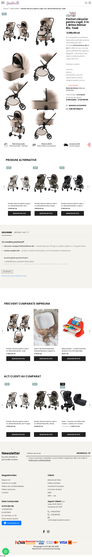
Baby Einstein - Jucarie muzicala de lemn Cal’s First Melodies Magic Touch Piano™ (74, 350)
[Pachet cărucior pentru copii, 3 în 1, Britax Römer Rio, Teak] (18, 327)
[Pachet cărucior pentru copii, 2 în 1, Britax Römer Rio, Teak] (16, 31)
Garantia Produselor (56, 486)
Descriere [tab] (7, 232)
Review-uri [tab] (21, 232)
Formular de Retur (55, 489)
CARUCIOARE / (15, 9)
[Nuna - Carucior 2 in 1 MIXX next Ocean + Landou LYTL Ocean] (73, 400)
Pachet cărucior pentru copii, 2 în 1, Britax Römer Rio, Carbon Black (72, 204)
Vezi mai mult (7, 271)
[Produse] (3, 3)
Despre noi (6, 480)
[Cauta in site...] (86, 3)
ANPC (50, 492)
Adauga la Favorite (77, 105)
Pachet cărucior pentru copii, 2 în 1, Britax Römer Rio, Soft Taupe (19, 204)
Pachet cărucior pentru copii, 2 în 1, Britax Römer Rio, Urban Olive (46, 204)
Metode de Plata (54, 480)
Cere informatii (76, 109)
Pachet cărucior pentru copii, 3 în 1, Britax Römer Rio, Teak (17, 350)
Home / (6, 9)
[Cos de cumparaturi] (90, 3)
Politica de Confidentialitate (40, 460)
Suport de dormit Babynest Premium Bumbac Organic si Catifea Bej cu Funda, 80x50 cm (45, 350)
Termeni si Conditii (9, 483)
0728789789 (55, 515)
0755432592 (55, 511)
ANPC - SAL (52, 496)
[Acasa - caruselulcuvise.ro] (15, 3)
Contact (5, 492)
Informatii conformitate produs (14, 276)
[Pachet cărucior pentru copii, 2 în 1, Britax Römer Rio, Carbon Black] (72, 183)
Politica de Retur (54, 483)
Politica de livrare (8, 489)
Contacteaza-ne (13, 523)
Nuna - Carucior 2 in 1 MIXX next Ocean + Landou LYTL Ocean (73, 422)
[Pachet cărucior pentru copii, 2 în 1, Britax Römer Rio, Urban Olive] (46, 183)
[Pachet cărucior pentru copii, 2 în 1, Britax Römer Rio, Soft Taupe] (19, 183)
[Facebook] (44, 532)
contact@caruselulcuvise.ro (58, 520)
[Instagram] (48, 532)
